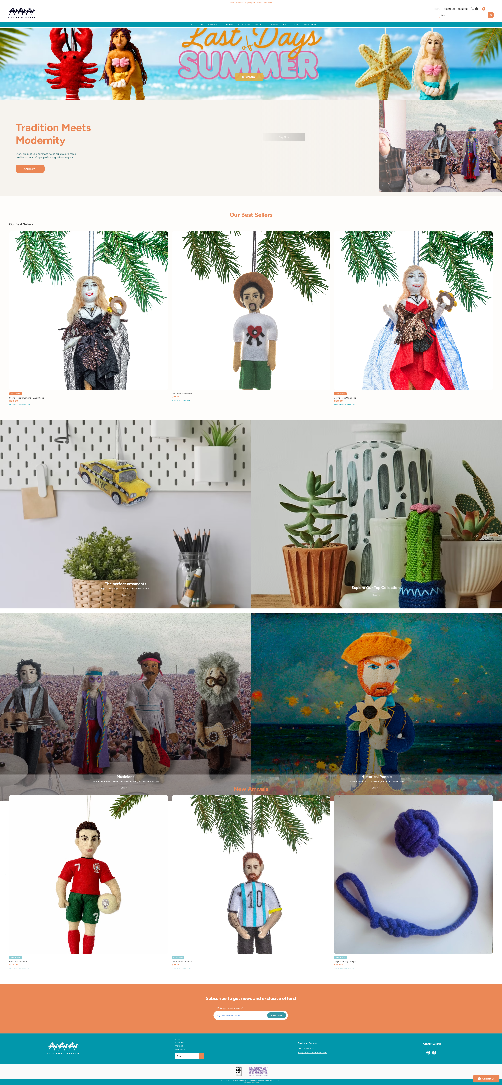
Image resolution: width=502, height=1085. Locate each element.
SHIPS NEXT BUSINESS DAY (19, 405)
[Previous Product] (5, 310)
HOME (177, 1039)
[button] (475, 8)
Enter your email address (229, 1008)
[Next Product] (496, 310)
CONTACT (179, 1046)
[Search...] (491, 15)
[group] (251, 320)
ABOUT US (179, 1043)
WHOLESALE (180, 1049)
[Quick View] (88, 310)
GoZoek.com (255, 1082)
